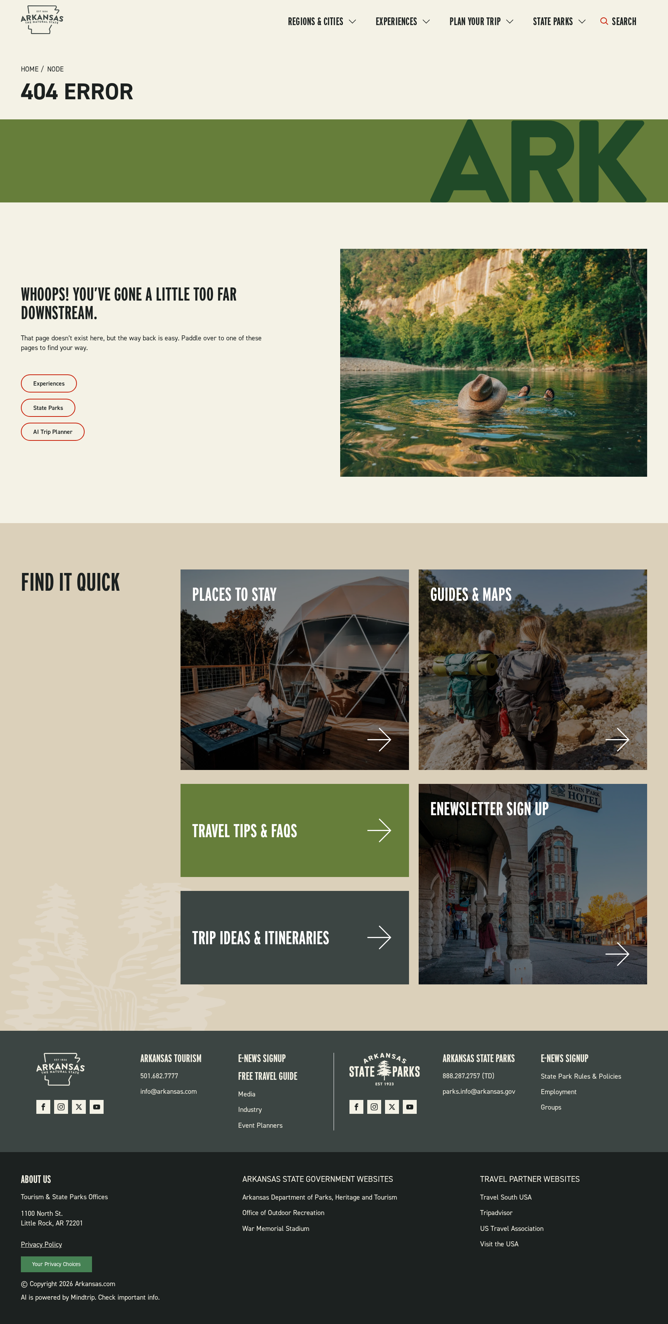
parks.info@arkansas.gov (479, 1091)
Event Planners (260, 1125)
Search (624, 21)
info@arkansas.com (168, 1091)
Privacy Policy (41, 1244)
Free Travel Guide (267, 1076)
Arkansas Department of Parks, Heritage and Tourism (319, 1197)
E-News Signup (262, 1058)
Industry (250, 1109)
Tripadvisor (496, 1212)
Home (30, 69)
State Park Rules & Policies (581, 1076)
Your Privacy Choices (56, 1264)
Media (247, 1094)
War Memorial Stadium (275, 1228)
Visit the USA (499, 1244)
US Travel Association (512, 1228)
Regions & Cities (315, 21)
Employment (559, 1091)
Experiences (396, 21)
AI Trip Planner (52, 432)
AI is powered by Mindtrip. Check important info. (90, 1297)
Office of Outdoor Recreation (283, 1212)
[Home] (42, 21)
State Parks (553, 21)
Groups (551, 1107)
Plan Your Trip (475, 21)
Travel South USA (506, 1197)
